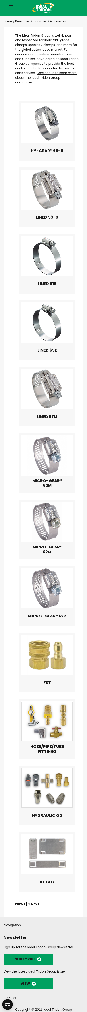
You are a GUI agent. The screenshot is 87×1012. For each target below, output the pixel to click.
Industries (39, 21)
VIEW (25, 983)
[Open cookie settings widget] (7, 1004)
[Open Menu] (11, 7)
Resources (22, 21)
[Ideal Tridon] (43, 7)
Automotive (58, 21)
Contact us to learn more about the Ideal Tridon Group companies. (46, 78)
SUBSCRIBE (25, 959)
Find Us (10, 998)
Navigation (12, 925)
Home (8, 21)
